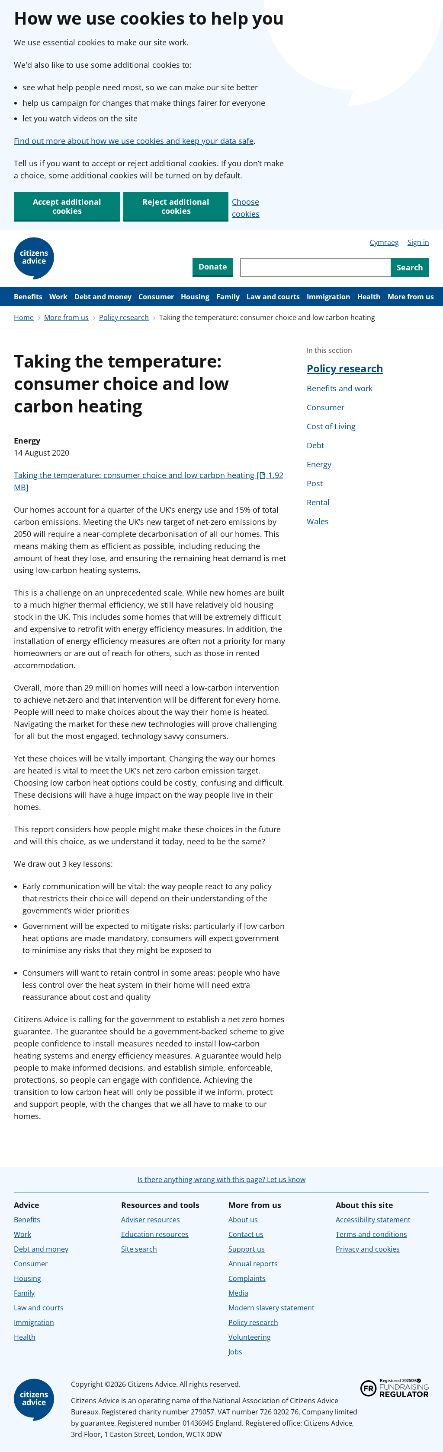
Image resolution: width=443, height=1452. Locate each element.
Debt (315, 445)
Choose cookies (246, 208)
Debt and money (103, 296)
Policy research (124, 317)
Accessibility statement (373, 1219)
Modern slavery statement (271, 1308)
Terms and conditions (371, 1234)
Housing (195, 296)
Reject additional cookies (175, 206)
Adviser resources (150, 1219)
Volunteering (249, 1337)
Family (228, 296)
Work (58, 296)
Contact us (245, 1234)
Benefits (28, 296)
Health (369, 296)
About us (243, 1219)
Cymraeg (384, 242)
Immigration (328, 296)
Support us (246, 1249)
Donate (213, 266)
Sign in (418, 242)
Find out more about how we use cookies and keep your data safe (134, 141)
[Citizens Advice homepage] (35, 1400)
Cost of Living (331, 426)
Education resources (155, 1234)
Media (238, 1293)
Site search (139, 1249)
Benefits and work (339, 388)
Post (315, 483)
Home (24, 317)
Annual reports (253, 1263)
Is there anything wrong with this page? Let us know (221, 1179)
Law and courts (273, 296)
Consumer (156, 296)
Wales (318, 521)
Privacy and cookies (368, 1249)
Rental (318, 502)
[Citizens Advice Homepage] (35, 258)
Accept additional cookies (67, 206)
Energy (319, 464)
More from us (411, 296)
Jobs (235, 1352)
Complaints (247, 1278)
